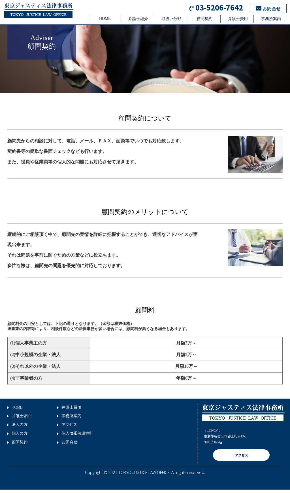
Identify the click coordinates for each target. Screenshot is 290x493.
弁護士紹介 (138, 19)
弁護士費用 (238, 19)
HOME (105, 18)
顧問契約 (204, 19)
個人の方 (19, 433)
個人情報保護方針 (77, 433)
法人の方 (19, 424)
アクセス (69, 424)
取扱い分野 (171, 19)
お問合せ (271, 8)
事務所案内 (271, 19)
